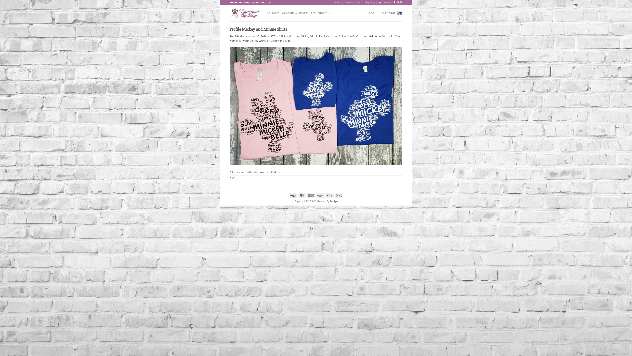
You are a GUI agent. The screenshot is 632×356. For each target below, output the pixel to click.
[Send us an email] (398, 2)
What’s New (289, 13)
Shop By (323, 13)
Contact (348, 2)
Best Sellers (307, 13)
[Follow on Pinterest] (401, 2)
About (337, 2)
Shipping (370, 2)
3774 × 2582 (277, 36)
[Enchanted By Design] (246, 13)
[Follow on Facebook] (394, 2)
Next (234, 177)
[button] (385, 2)
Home (275, 13)
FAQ (359, 2)
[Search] (268, 13)
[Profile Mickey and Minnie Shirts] (316, 106)
